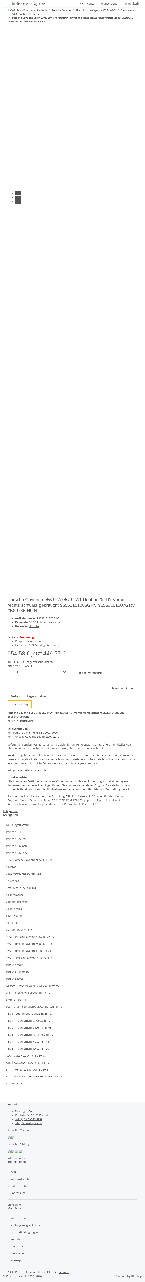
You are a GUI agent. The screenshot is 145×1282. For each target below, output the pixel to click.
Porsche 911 (13, 832)
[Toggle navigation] (7, 4)
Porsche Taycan (15, 978)
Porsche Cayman (16, 846)
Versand (38, 662)
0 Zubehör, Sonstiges (19, 930)
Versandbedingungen (24, 1232)
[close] (11, 49)
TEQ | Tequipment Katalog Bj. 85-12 (29, 1013)
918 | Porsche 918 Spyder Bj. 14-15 (28, 992)
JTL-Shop (136, 1276)
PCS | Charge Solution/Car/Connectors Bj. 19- (34, 1006)
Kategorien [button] (10, 811)
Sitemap (16, 1260)
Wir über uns (19, 1218)
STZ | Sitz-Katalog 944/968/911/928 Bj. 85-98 (34, 1076)
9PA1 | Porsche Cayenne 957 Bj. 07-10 (30, 937)
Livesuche (17, 1246)
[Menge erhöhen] (63, 680)
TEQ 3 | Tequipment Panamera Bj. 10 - (30, 1034)
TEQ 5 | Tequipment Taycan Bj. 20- (28, 1048)
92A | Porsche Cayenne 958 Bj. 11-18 (29, 943)
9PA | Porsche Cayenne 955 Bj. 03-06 (29, 860)
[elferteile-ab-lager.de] (28, 3)
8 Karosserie (14, 916)
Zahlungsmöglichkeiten (25, 1225)
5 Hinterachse (15, 895)
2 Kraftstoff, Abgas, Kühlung (23, 874)
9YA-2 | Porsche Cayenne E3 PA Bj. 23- (30, 957)
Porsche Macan (15, 964)
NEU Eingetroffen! (17, 825)
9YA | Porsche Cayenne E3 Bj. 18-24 (28, 950)
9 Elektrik (12, 923)
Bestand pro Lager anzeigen (29, 696)
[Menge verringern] (11, 672)
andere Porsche (16, 999)
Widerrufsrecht (20, 1179)
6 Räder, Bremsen (17, 902)
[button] (74, 3)
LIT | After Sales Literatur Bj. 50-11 (28, 1069)
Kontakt (15, 1239)
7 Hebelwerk (14, 909)
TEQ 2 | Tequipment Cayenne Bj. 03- (29, 1027)
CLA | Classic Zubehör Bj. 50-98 (26, 1055)
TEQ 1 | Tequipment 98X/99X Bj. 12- (28, 1020)
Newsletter (17, 1253)
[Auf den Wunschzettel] (17, 57)
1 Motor (11, 867)
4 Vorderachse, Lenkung (21, 888)
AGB (13, 1172)
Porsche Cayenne (17, 853)
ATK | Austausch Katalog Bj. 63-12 (27, 1062)
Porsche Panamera (18, 971)
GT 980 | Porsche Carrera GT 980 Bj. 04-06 (32, 985)
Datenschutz (18, 1186)
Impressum (18, 1193)
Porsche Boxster (16, 839)
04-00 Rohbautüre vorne (44, 622)
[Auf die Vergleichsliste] (11, 57)
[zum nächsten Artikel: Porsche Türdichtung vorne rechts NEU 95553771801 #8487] (11, 29)
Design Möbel (14, 1083)
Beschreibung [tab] (19, 704)
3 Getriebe (12, 881)
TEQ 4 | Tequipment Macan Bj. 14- (28, 1041)
